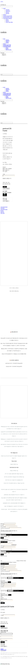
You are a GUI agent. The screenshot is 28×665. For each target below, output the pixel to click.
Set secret (3, 580)
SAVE (2, 537)
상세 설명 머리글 (4, 207)
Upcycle (7, 13)
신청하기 (2, 642)
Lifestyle (7, 9)
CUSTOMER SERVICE (7, 18)
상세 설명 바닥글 (4, 209)
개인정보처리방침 (3, 649)
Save (9, 582)
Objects (7, 12)
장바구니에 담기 (4, 628)
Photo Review (5, 539)
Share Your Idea (9, 22)
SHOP (4, 8)
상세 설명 (2, 208)
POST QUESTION (4, 563)
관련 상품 (2, 213)
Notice (7, 19)
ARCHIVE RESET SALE (7, 17)
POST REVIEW (4, 542)
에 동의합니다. (9, 530)
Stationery (8, 11)
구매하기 (2, 603)
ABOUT (4, 14)
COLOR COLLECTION (7, 16)
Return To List (4, 582)
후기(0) (2, 210)
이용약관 (2, 648)
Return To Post (4, 595)
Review (7, 20)
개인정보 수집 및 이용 (6, 530)
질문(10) (2, 211)
